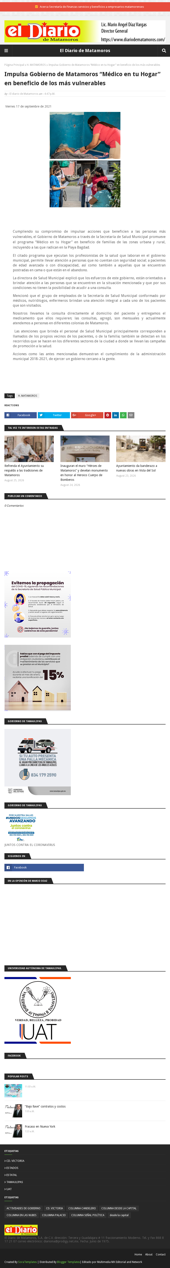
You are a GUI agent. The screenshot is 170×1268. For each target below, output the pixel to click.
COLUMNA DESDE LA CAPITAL (119, 1208)
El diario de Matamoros (24, 93)
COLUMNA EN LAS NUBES (22, 1215)
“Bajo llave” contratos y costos (45, 1106)
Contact (161, 1254)
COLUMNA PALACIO (54, 1215)
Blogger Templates (68, 1262)
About (149, 1254)
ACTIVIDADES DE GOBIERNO (24, 1208)
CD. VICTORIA (15, 1160)
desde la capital (119, 1215)
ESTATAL (11, 1175)
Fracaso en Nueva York (40, 1126)
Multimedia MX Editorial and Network (119, 1262)
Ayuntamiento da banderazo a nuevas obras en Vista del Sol (136, 468)
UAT (9, 1189)
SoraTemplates (27, 1262)
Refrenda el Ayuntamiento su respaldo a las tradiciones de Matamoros (24, 470)
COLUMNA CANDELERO (82, 1208)
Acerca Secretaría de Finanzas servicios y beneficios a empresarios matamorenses (92, 6)
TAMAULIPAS (14, 1182)
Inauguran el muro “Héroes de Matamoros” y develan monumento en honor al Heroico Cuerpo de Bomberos (84, 472)
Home (138, 1254)
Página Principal (14, 64)
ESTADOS (12, 1168)
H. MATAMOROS (36, 64)
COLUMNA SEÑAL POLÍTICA (87, 1215)
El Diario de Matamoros (85, 50)
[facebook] (44, 867)
